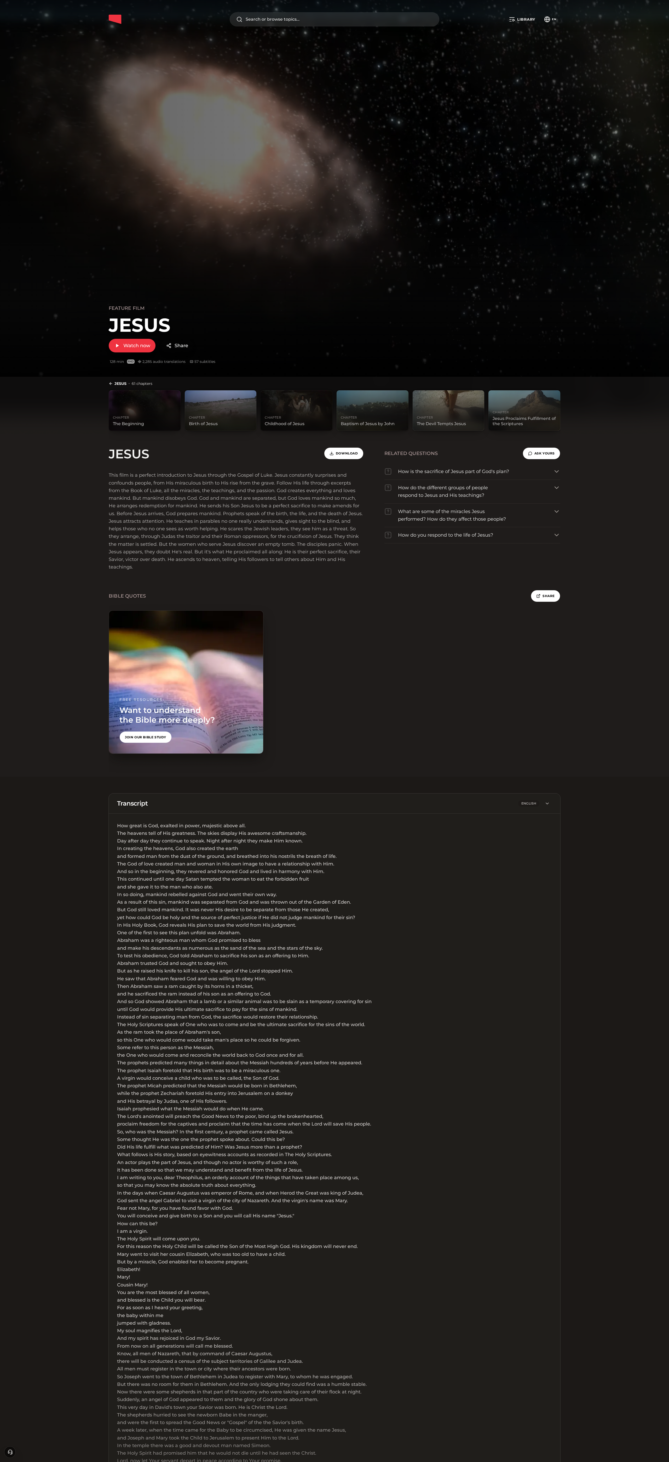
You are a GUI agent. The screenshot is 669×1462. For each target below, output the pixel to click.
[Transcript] (547, 803)
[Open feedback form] (10, 1452)
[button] (541, 453)
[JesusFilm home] (115, 19)
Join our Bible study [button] (145, 737)
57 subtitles (204, 361)
